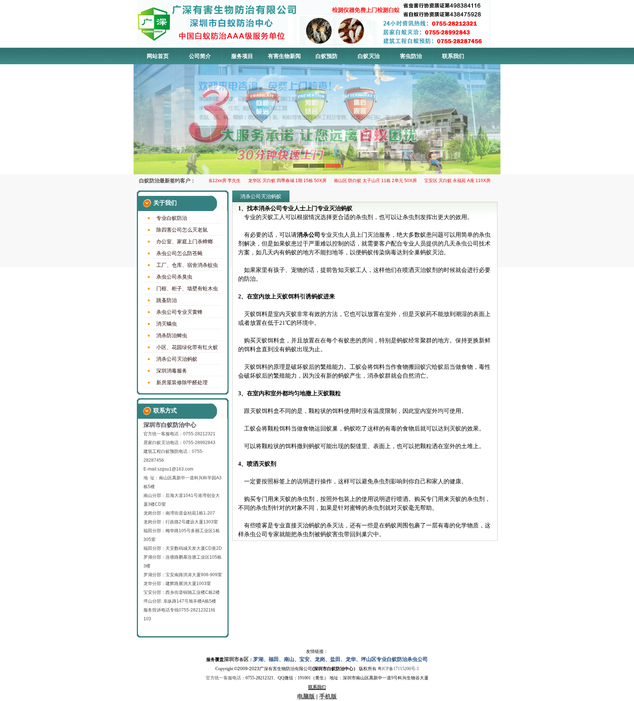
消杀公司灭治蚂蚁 (176, 359)
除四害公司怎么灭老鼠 (182, 230)
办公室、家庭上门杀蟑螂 (184, 241)
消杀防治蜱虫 (171, 335)
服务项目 (242, 56)
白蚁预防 (327, 56)
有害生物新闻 (284, 56)
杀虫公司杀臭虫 (174, 277)
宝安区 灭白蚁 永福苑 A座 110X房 (445, 180)
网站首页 (158, 56)
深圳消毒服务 (171, 371)
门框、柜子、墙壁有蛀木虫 (187, 288)
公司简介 (200, 56)
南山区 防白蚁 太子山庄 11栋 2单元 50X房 (363, 180)
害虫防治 (411, 56)
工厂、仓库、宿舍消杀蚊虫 (187, 265)
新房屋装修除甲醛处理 (182, 382)
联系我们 (453, 56)
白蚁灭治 (369, 56)
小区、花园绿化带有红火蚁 (187, 347)
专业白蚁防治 (171, 218)
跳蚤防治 (166, 300)
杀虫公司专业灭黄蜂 (179, 312)
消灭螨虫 (166, 324)
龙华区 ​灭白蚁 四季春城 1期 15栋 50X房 (275, 180)
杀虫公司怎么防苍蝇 (179, 253)
